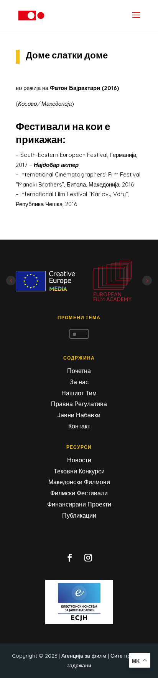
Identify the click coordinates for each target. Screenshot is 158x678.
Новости (79, 460)
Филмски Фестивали (79, 493)
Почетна (79, 371)
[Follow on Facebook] (69, 557)
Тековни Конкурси (79, 471)
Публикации (79, 515)
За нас (79, 382)
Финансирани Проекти (79, 504)
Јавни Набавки (79, 415)
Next (147, 280)
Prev (11, 280)
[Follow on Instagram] (88, 557)
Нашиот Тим (79, 393)
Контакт (79, 426)
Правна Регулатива (79, 404)
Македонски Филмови (79, 482)
